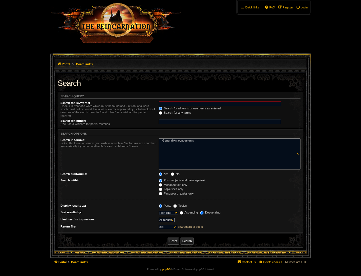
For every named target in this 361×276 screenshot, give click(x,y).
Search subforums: (74, 174)
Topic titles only (173, 189)
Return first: (69, 226)
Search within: (71, 180)
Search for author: (73, 120)
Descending (212, 212)
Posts (167, 205)
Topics (182, 205)
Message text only (175, 184)
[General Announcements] (228, 141)
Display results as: (73, 205)
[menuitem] (302, 7)
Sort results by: (71, 212)
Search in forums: (73, 140)
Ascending (191, 212)
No (177, 174)
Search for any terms (177, 112)
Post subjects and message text (184, 180)
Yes (166, 174)
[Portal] (119, 25)
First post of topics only (178, 193)
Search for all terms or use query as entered (192, 108)
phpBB (166, 269)
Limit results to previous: (78, 219)
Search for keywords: (75, 102)
